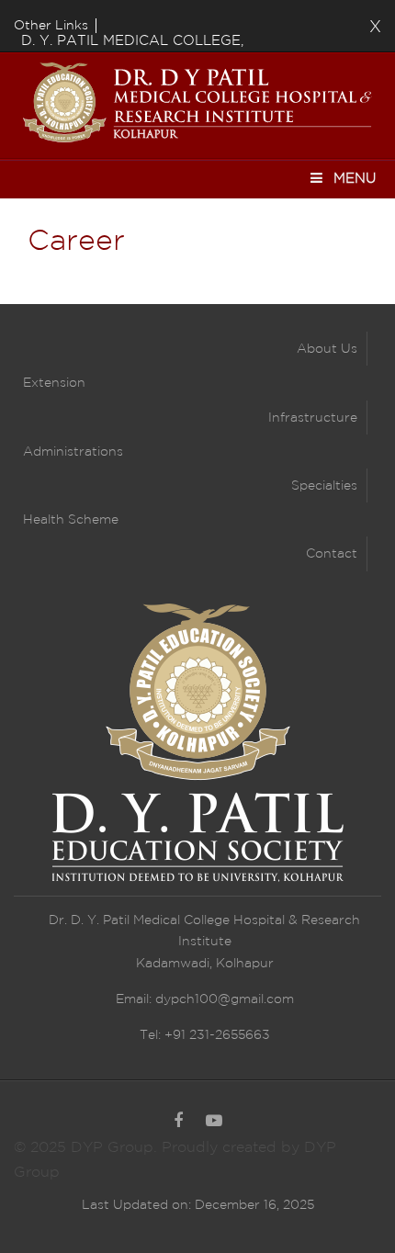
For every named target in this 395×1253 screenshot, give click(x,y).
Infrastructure (312, 417)
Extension (54, 383)
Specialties (324, 485)
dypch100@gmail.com (224, 999)
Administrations (73, 451)
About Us (327, 349)
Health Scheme (70, 519)
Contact (331, 553)
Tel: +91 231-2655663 (205, 1035)
